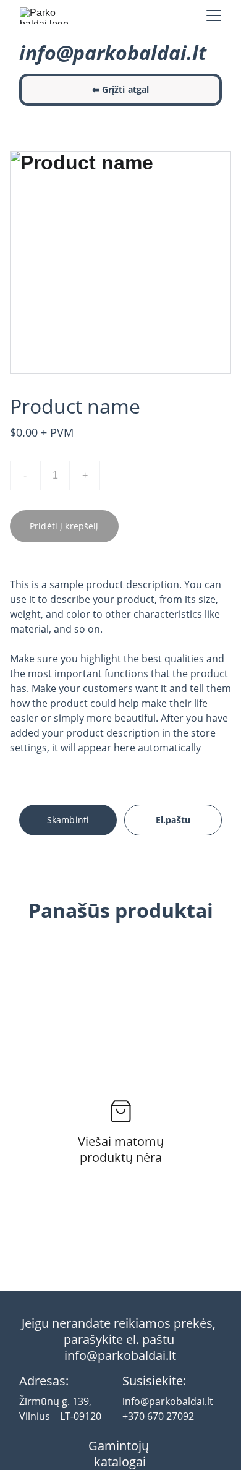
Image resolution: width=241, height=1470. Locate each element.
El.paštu (173, 820)
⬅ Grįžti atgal (121, 89)
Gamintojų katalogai (120, 1453)
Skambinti (68, 820)
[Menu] (213, 15)
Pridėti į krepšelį (64, 526)
